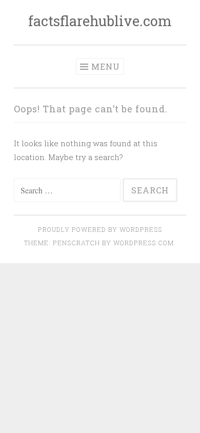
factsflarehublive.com (100, 21)
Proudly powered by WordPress (100, 229)
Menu (105, 66)
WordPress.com (143, 243)
